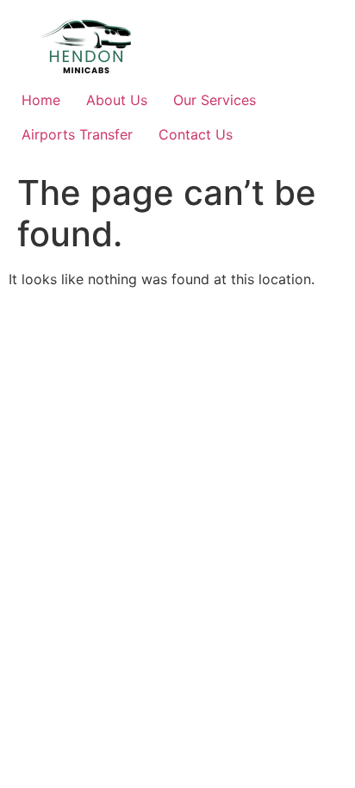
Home (41, 100)
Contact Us (196, 134)
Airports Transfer (77, 134)
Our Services (214, 100)
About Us (116, 100)
